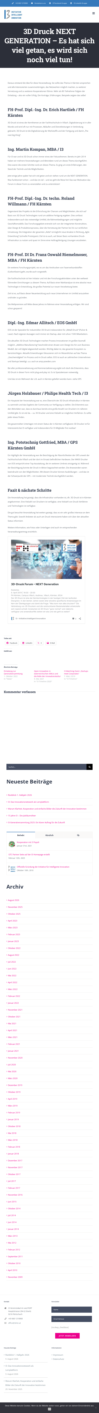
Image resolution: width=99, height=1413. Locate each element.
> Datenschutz (57, 1359)
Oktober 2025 (14, 914)
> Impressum (57, 1355)
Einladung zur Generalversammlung (13, 672)
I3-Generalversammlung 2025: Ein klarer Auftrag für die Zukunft (36, 822)
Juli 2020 (12, 1064)
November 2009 (15, 1277)
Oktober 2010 (14, 1263)
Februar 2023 (14, 934)
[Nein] (95, 1407)
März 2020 (13, 1078)
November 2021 (15, 1009)
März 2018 (13, 1140)
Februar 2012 (14, 1249)
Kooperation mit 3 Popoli (28, 842)
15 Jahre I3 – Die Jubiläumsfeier (22, 815)
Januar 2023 (13, 941)
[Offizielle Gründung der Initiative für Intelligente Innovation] (12, 867)
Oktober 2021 (14, 1016)
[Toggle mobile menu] (93, 13)
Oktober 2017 (14, 1174)
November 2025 (15, 907)
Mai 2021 (12, 1023)
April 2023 (12, 920)
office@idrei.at (14, 1323)
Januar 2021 (13, 1051)
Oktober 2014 (14, 1208)
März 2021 (13, 1037)
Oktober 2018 (14, 1126)
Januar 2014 (13, 1229)
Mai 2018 (12, 1133)
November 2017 (15, 1167)
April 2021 (12, 1030)
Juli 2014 (12, 1215)
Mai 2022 (12, 975)
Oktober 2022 (14, 948)
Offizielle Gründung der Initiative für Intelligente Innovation (43, 866)
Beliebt (20, 835)
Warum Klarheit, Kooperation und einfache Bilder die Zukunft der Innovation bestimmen (47, 808)
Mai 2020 (12, 1071)
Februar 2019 (14, 1112)
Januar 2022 (13, 1003)
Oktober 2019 (14, 1092)
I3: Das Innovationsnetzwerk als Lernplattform (28, 802)
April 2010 (12, 1270)
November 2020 (15, 1057)
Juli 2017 (12, 1181)
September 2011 (15, 1256)
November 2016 (15, 1194)
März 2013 (13, 1236)
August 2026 (13, 900)
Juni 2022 (12, 968)
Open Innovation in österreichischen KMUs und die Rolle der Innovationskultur (47, 673)
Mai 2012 (12, 1242)
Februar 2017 (14, 1188)
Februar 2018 (14, 1147)
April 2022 (12, 982)
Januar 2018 (13, 1153)
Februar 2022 (14, 996)
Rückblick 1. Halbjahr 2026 (20, 795)
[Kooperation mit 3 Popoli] (12, 843)
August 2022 (13, 955)
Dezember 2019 (15, 1085)
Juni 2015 (12, 1201)
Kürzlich (49, 835)
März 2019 (13, 1105)
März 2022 (13, 989)
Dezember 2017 (15, 1160)
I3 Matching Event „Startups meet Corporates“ (76, 672)
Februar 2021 (14, 1044)
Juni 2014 (12, 1222)
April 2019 (12, 1099)
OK (49, 1409)
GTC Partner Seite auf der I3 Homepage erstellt (29, 854)
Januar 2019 (13, 1119)
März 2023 (13, 927)
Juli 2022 (12, 961)
